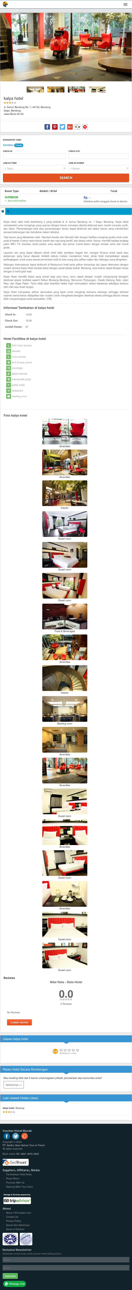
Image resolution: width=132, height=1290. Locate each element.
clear (34, 1098)
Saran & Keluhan (15, 1229)
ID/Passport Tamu (12, 140)
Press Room (12, 1178)
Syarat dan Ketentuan (18, 1225)
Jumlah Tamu (10, 163)
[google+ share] (70, 127)
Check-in (7, 151)
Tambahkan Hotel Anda (19, 1174)
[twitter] (15, 1138)
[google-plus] (24, 1138)
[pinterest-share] (54, 127)
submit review (19, 1022)
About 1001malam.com (18, 1212)
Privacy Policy (13, 1221)
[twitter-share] (62, 127)
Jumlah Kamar (76, 163)
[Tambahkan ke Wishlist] (85, 127)
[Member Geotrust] (16, 1161)
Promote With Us (15, 1182)
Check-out (74, 151)
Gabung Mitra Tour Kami (19, 1186)
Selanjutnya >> (14, 1084)
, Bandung (13, 1108)
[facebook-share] (47, 127)
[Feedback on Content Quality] (77, 127)
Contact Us (12, 1216)
